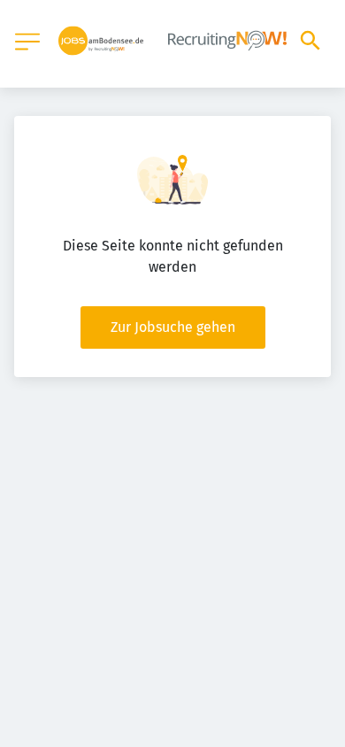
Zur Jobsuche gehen (173, 327)
